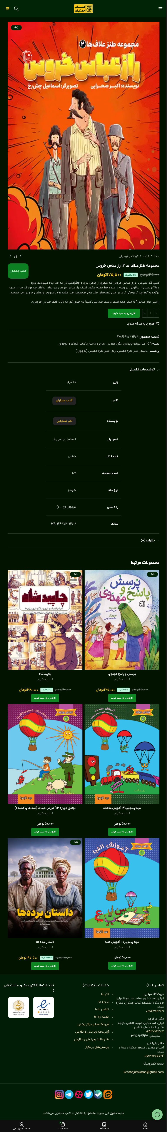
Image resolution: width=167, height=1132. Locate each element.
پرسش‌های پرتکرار (97, 1047)
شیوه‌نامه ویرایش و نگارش (91, 1039)
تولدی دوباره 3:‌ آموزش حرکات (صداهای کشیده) (45, 808)
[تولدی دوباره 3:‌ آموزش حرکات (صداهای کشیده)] (45, 754)
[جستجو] (16, 8)
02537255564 (154, 1056)
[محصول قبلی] (20, 256)
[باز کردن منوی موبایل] (160, 8)
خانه (156, 256)
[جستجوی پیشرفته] (7, 8)
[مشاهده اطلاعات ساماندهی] (18, 1007)
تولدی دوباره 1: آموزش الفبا (122, 942)
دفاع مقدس (114, 344)
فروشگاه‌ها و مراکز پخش (93, 1024)
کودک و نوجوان (128, 256)
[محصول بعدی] (10, 256)
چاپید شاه (45, 674)
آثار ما (146, 344)
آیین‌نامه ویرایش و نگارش (92, 1032)
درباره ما (104, 1002)
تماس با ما (102, 1009)
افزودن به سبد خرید (123, 313)
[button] (122, 698)
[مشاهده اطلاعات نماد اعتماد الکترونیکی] (43, 1007)
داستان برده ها (45, 942)
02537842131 (155, 1011)
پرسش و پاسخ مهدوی (122, 674)
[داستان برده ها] (45, 888)
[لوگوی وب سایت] (83, 9)
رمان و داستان (96, 344)
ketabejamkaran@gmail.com (144, 1072)
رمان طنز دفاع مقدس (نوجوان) (96, 351)
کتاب (146, 256)
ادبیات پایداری (132, 344)
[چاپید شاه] (45, 620)
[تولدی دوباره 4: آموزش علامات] (122, 754)
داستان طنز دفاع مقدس (132, 351)
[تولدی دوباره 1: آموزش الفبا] (122, 888)
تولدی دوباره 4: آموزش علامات (122, 808)
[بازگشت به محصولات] (15, 256)
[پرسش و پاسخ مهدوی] (122, 620)
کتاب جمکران (18, 271)
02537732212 (155, 1032)
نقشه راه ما (101, 1017)
